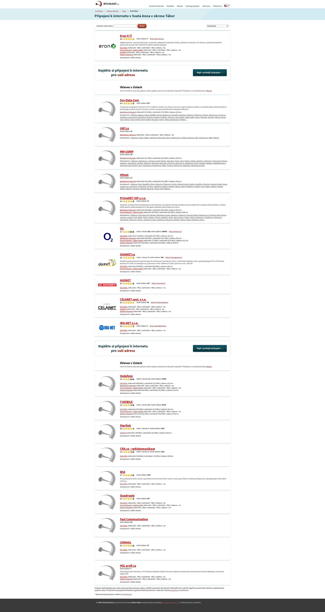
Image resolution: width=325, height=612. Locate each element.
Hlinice (217, 117)
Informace (206, 6)
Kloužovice (132, 163)
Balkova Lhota (143, 115)
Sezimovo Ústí (192, 138)
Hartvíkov (170, 161)
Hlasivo (151, 217)
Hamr (197, 117)
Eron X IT (126, 36)
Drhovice (171, 117)
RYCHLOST (111, 3)
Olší (161, 189)
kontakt (165, 602)
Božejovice (166, 115)
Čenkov (205, 115)
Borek (159, 115)
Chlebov (182, 119)
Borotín (153, 215)
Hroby (161, 119)
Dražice (156, 117)
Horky (223, 117)
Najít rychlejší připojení (208, 72)
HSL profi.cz (128, 565)
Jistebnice (157, 186)
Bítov (152, 184)
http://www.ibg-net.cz (158, 326)
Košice (177, 186)
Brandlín (175, 115)
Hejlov (145, 217)
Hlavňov (211, 117)
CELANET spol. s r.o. (133, 299)
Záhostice (186, 165)
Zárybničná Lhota (198, 165)
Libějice (197, 186)
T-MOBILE (126, 402)
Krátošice (189, 186)
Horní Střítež (135, 119)
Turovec (170, 165)
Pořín (196, 163)
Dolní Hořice (161, 161)
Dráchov (150, 117)
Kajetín (165, 186)
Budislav (182, 115)
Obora (156, 189)
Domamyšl (132, 117)
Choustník (216, 161)
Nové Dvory (179, 163)
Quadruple (127, 495)
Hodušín (164, 217)
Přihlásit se (217, 6)
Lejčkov (140, 163)
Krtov (201, 220)
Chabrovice (174, 119)
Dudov (181, 117)
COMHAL (125, 542)
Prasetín (202, 163)
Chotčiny (199, 161)
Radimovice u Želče (178, 138)
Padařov (167, 189)
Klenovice (169, 220)
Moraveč (136, 189)
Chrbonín (132, 220)
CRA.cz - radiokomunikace (137, 448)
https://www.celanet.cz (159, 302)
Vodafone (126, 376)
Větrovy (216, 138)
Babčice (134, 115)
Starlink (125, 425)
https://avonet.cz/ (158, 283)
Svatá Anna (203, 138)
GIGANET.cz (127, 254)
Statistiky (170, 6)
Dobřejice (123, 117)
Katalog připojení (192, 6)
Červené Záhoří (192, 215)
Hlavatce (203, 117)
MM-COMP (126, 151)
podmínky (128, 594)
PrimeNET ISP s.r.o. (133, 198)
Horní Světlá (146, 119)
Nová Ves (155, 163)
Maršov (220, 186)
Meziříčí (129, 189)
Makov (207, 186)
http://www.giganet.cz (173, 257)
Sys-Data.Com (129, 100)
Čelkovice (198, 115)
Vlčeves (209, 91)
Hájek (187, 117)
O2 (122, 228)
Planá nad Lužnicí (163, 138)
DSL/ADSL (123, 48)
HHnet (124, 175)
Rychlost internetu (156, 6)
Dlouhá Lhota (183, 184)
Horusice (154, 119)
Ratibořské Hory (219, 163)
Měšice (146, 138)
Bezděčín (153, 115)
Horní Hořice (125, 119)
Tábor (124, 11)
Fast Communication (134, 519)
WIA (122, 472)
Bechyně (146, 215)
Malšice (214, 186)
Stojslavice (147, 165)
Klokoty (171, 186)
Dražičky (163, 117)
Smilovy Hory (137, 165)
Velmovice (178, 165)
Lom (202, 186)
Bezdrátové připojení (128, 112)
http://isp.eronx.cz (157, 39)
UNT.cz (124, 128)
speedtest (174, 590)
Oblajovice (189, 163)
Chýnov (224, 161)
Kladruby (123, 163)
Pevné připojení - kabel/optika (131, 50)
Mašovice (147, 163)
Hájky (192, 117)
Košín (183, 186)
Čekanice (189, 115)
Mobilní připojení (126, 54)
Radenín (209, 163)
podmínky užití (174, 602)
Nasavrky (150, 189)
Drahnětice (141, 117)
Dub (176, 117)
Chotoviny (208, 161)
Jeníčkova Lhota (149, 220)
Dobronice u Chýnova (217, 115)
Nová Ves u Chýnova (167, 163)
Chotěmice (209, 217)
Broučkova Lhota (163, 215)
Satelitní (123, 52)
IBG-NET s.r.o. (129, 323)
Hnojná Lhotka (216, 184)
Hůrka (166, 119)
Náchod (153, 138)
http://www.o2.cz (175, 231)
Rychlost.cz (99, 11)
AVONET (125, 280)
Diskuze (180, 6)
